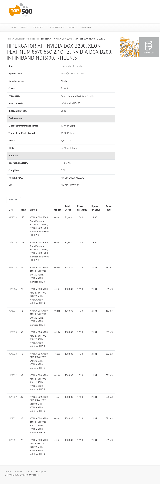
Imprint (8, 472)
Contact (19, 472)
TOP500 (129, 47)
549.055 (65, 148)
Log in (29, 472)
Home (13, 27)
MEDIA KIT (86, 27)
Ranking (13, 200)
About (71, 27)
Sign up (42, 472)
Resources (56, 27)
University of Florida (25, 39)
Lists (24, 27)
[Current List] (149, 47)
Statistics (38, 27)
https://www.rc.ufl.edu (72, 74)
